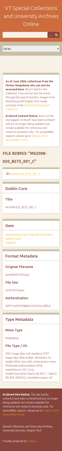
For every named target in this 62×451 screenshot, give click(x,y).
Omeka (31, 441)
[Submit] (56, 35)
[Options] (50, 35)
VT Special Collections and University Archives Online (31, 16)
